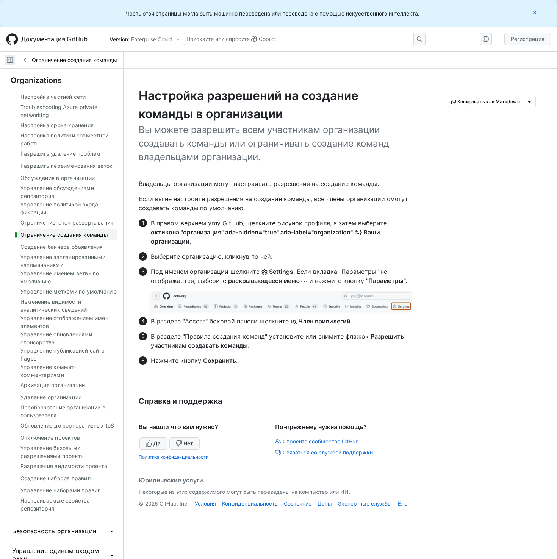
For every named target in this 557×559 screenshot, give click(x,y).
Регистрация (527, 39)
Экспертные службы (365, 503)
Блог (404, 503)
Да (157, 443)
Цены (325, 503)
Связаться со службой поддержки (328, 452)
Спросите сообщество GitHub (321, 441)
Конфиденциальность (250, 503)
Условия (205, 503)
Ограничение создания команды (74, 60)
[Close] (535, 12)
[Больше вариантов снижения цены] (529, 102)
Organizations (36, 80)
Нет (188, 443)
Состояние (297, 503)
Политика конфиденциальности (173, 457)
